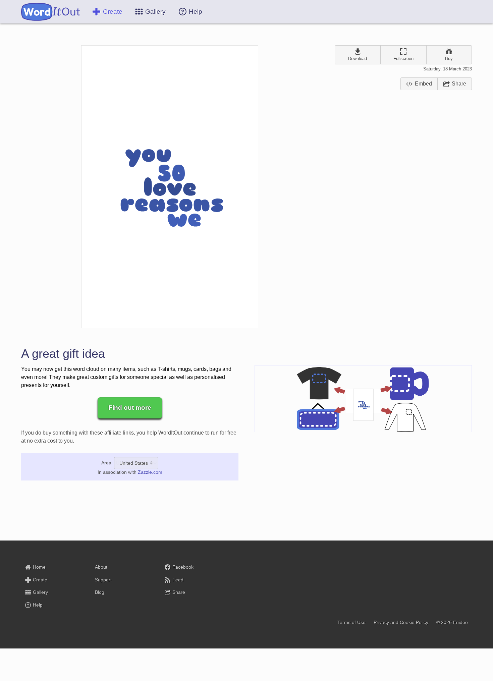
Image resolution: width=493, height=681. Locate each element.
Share (459, 84)
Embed (423, 84)
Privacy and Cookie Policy (401, 622)
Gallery (40, 592)
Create (112, 11)
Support (103, 579)
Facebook (183, 567)
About (101, 567)
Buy (449, 58)
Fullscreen (403, 58)
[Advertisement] (403, 121)
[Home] (50, 11)
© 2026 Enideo (452, 622)
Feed (177, 579)
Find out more (129, 407)
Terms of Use (351, 622)
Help (38, 605)
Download (357, 58)
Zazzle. (150, 472)
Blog (99, 592)
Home (39, 567)
